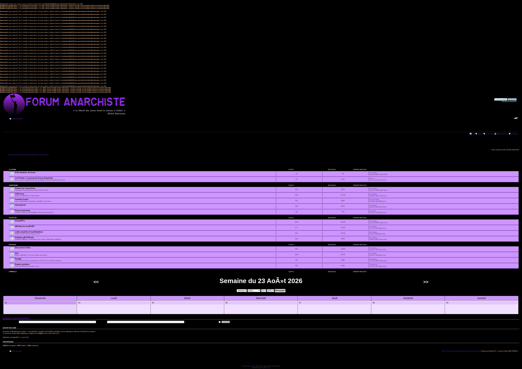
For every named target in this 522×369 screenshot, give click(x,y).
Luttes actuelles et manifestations (29, 232)
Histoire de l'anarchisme (25, 188)
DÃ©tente (12, 244)
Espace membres (22, 264)
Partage (18, 259)
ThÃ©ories (19, 194)
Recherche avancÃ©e (509, 101)
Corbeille (13, 271)
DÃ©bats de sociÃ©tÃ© (25, 226)
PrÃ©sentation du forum (25, 172)
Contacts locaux (21, 199)
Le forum (12, 169)
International (20, 205)
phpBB (252, 366)
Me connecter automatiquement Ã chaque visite (202, 322)
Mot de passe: (101, 322)
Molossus (375, 265)
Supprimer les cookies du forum (469, 351)
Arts (16, 253)
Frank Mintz (375, 200)
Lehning (374, 173)
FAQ (473, 134)
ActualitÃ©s (20, 221)
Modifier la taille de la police (516, 118)
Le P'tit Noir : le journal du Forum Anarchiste (34, 178)
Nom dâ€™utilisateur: (11, 322)
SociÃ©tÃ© (13, 217)
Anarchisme (13, 185)
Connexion (514, 134)
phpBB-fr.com (266, 367)
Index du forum (17, 119)
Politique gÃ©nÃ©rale (24, 237)
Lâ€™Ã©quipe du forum (450, 351)
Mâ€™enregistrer (502, 134)
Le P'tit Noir (489, 134)
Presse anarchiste (22, 211)
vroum (374, 211)
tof (372, 178)
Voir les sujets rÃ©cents (41, 154)
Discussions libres (23, 248)
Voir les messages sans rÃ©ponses (20, 154)
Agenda (480, 134)
